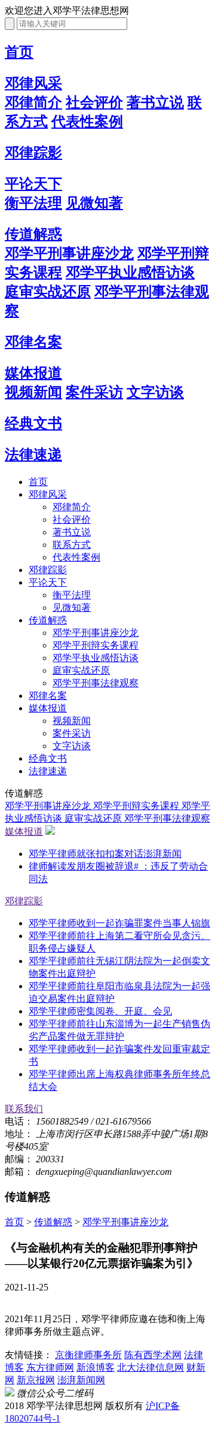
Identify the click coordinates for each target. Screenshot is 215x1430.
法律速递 (33, 454)
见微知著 (94, 203)
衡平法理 (33, 203)
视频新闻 (33, 392)
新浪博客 (95, 1367)
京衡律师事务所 (88, 1355)
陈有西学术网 (153, 1355)
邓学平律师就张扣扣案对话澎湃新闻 (105, 854)
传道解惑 (33, 234)
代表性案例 (87, 121)
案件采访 (94, 392)
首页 (19, 52)
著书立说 (155, 102)
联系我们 (24, 1109)
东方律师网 (50, 1367)
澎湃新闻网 (81, 1380)
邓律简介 (33, 102)
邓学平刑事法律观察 (96, 683)
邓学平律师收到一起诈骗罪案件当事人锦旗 (119, 923)
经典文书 (33, 423)
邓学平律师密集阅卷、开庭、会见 (100, 1011)
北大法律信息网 (150, 1367)
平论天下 (33, 184)
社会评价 (94, 102)
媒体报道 (33, 373)
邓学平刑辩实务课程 (96, 645)
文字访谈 (155, 392)
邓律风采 (33, 83)
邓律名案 (33, 342)
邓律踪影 (33, 152)
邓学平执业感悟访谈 (130, 272)
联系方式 (72, 545)
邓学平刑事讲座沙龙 (69, 253)
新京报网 (36, 1380)
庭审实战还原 (48, 291)
